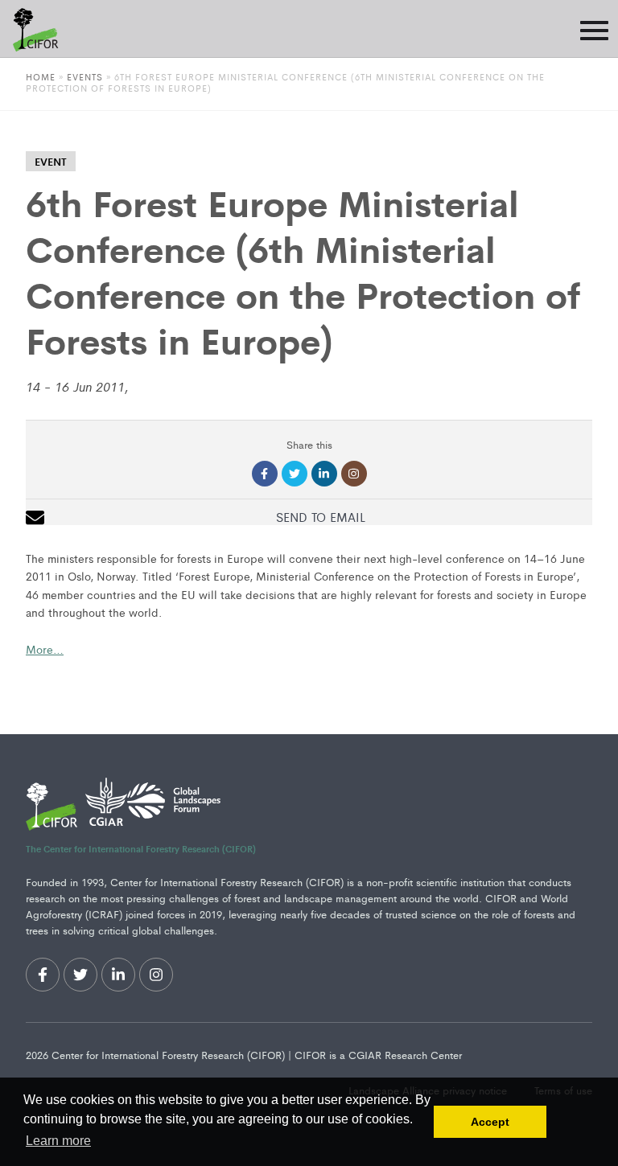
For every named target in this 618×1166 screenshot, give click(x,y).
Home (41, 76)
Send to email (320, 516)
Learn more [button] (58, 1141)
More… (45, 649)
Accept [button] (490, 1121)
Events (86, 76)
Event (51, 161)
